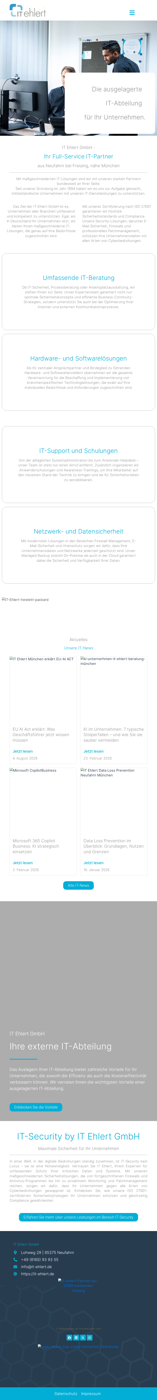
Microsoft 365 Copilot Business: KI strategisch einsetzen (36, 846)
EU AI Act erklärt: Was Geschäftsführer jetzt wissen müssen (41, 735)
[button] (8, 1391)
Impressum (91, 1393)
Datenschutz (66, 1393)
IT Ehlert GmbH (26, 1244)
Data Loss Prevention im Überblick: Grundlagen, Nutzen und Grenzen (113, 846)
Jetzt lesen (23, 751)
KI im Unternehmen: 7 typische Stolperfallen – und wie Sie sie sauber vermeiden (113, 735)
